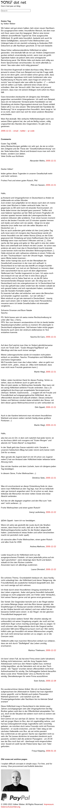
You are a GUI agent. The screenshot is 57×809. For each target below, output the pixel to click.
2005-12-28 (51, 681)
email (15, 131)
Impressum (49, 804)
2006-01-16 (51, 751)
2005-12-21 (6, 131)
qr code (31, 131)
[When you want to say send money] (15, 800)
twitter (23, 131)
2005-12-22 (51, 512)
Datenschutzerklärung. (11, 807)
